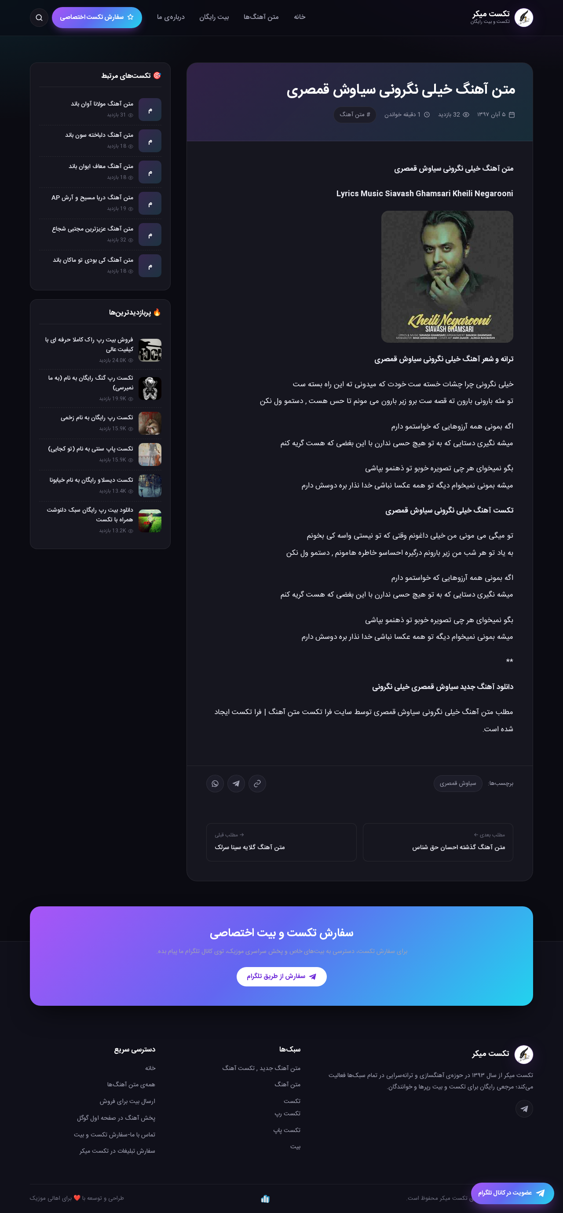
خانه (299, 17)
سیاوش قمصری (458, 783)
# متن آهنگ (355, 115)
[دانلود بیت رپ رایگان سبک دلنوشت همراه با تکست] (150, 520)
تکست (292, 1101)
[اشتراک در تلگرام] (236, 783)
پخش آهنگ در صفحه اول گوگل (116, 1118)
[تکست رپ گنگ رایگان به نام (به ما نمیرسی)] (150, 388)
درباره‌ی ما (170, 17)
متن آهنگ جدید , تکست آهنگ (261, 1068)
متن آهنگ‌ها (261, 17)
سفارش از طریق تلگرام (276, 976)
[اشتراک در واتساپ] (215, 783)
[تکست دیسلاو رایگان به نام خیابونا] (150, 485)
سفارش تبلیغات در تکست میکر (117, 1151)
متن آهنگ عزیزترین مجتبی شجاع (92, 229)
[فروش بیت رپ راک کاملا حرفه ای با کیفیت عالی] (150, 350)
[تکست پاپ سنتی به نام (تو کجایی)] (150, 454)
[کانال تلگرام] (524, 1109)
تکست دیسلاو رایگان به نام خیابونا (91, 480)
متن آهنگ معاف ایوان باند (101, 167)
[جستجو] (39, 17)
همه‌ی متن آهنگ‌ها (131, 1085)
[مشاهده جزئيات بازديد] (265, 1198)
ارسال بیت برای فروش (127, 1101)
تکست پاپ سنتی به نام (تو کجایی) (90, 449)
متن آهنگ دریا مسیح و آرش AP (92, 198)
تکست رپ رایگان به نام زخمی (97, 418)
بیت (295, 1147)
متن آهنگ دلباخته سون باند (99, 135)
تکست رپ (287, 1114)
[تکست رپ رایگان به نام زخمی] (150, 423)
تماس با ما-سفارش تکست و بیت (114, 1135)
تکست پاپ (286, 1130)
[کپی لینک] (257, 783)
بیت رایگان (214, 17)
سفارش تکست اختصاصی (92, 17)
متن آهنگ (287, 1085)
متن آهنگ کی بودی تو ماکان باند (93, 260)
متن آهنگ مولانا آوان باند (102, 104)
